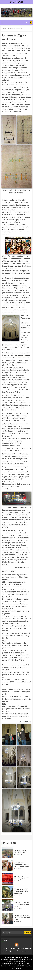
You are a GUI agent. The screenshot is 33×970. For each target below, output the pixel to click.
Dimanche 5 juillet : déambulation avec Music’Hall (21, 891)
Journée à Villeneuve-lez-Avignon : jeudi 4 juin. (21, 904)
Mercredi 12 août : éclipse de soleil (20, 851)
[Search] (27, 22)
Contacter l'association (19, 962)
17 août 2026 (19, 854)
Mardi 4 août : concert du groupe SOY (22, 878)
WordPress (22, 957)
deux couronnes (21, 355)
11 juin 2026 (18, 908)
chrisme (26, 429)
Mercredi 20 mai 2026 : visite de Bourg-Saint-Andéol (22, 917)
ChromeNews (5, 959)
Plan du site (22, 959)
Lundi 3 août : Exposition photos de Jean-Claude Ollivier (21, 865)
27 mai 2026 (18, 921)
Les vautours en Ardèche (31, 22)
